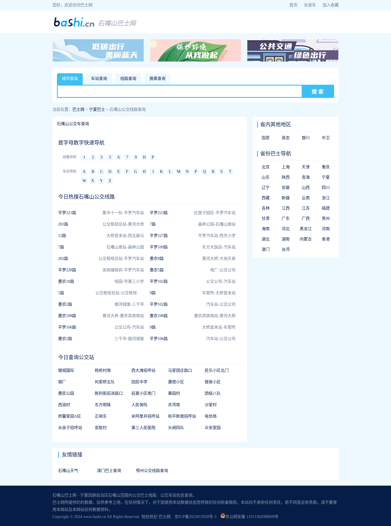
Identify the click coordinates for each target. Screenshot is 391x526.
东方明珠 (103, 405)
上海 (286, 167)
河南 (326, 229)
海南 (266, 229)
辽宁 (266, 187)
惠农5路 (157, 270)
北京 (266, 167)
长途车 (310, 5)
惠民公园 (66, 393)
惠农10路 (66, 281)
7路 (153, 224)
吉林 (266, 208)
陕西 (286, 177)
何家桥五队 (105, 382)
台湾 (286, 249)
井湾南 (174, 405)
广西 (306, 218)
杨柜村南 (103, 370)
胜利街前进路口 (109, 393)
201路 (63, 224)
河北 (286, 229)
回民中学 (139, 382)
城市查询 (70, 78)
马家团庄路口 (180, 370)
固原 (266, 138)
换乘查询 (157, 78)
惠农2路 (65, 304)
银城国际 (66, 370)
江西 (286, 208)
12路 (62, 236)
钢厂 (62, 382)
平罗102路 (159, 281)
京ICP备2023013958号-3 (195, 517)
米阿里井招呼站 (145, 416)
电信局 (211, 416)
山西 (306, 187)
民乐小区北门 (217, 370)
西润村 (64, 405)
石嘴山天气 (68, 470)
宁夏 (326, 177)
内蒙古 (306, 239)
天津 (306, 167)
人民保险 (139, 405)
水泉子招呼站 (70, 428)
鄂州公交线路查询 (152, 470)
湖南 (286, 239)
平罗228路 (67, 270)
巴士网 (78, 109)
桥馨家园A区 (69, 416)
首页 (293, 5)
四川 (326, 187)
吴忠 (286, 138)
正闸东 (101, 416)
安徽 (286, 187)
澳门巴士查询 (109, 470)
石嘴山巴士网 (117, 23)
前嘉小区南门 (143, 393)
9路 (153, 293)
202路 (63, 258)
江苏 (306, 208)
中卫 (326, 138)
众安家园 (213, 428)
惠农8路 (157, 258)
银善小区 (213, 382)
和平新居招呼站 (182, 416)
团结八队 (213, 393)
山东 (266, 177)
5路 (61, 293)
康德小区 (176, 382)
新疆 (286, 198)
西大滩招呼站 (143, 370)
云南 (306, 198)
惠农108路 (67, 316)
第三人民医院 (143, 428)
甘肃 (266, 218)
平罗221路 (67, 213)
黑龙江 (306, 229)
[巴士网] (74, 26)
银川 (306, 138)
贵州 (326, 218)
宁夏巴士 (97, 109)
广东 (286, 218)
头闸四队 (176, 428)
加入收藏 (331, 5)
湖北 (266, 239)
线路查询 (128, 78)
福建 (326, 208)
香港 (326, 239)
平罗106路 (67, 327)
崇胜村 (101, 428)
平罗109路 (159, 247)
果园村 (174, 393)
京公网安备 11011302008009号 (252, 517)
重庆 (326, 167)
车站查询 (99, 78)
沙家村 (211, 405)
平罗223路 (159, 213)
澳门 (266, 249)
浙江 (326, 198)
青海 (306, 177)
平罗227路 (159, 236)
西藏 (266, 198)
